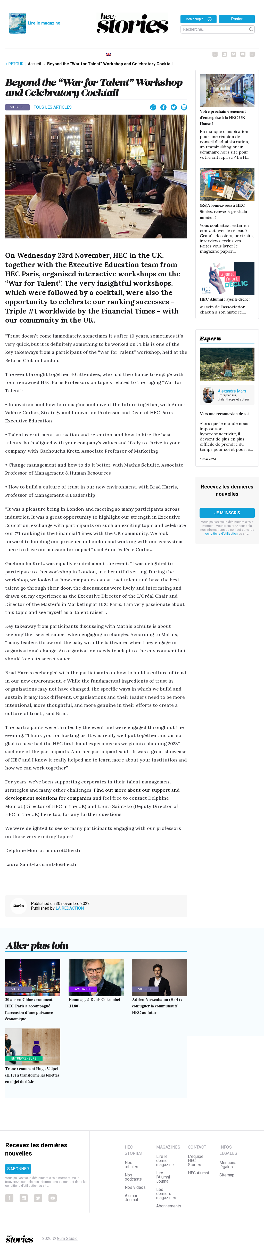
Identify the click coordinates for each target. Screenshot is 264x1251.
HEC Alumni (198, 1172)
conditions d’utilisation (221, 533)
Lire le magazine (44, 23)
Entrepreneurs (23, 1058)
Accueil (34, 63)
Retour (17, 63)
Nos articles (131, 1164)
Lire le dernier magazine (165, 1160)
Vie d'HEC (17, 107)
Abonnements (168, 1206)
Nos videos (135, 1187)
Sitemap (226, 1175)
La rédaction (70, 908)
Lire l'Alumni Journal (163, 1177)
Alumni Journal (131, 1197)
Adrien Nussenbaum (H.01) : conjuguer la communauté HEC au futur (157, 1005)
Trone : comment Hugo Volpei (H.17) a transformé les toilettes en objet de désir (32, 1074)
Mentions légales (227, 1164)
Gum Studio (67, 1238)
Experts (210, 337)
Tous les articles (53, 107)
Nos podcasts (133, 1177)
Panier (237, 19)
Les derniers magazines (166, 1193)
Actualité (83, 989)
